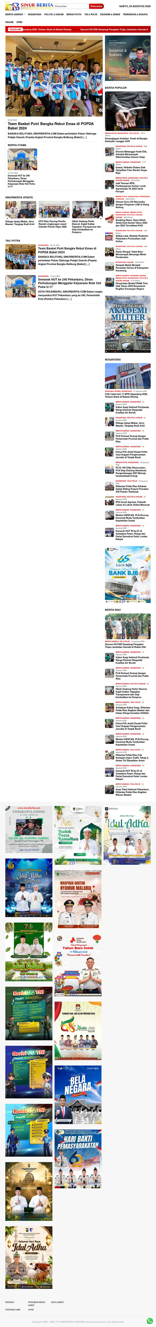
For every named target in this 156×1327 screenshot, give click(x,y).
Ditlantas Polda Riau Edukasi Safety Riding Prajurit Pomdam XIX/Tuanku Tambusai (132, 489)
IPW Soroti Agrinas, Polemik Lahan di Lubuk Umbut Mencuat (87, 224)
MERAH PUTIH (111, 133)
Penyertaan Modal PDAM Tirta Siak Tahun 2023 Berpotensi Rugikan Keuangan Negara (132, 286)
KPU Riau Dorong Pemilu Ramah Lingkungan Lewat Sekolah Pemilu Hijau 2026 (19, 224)
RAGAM (126, 180)
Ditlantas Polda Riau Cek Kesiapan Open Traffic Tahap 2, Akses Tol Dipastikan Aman (132, 758)
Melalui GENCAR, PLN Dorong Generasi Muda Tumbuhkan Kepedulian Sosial (132, 518)
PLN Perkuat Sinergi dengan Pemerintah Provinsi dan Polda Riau (132, 439)
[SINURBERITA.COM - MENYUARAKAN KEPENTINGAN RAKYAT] (29, 6)
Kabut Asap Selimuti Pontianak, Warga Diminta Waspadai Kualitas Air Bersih (132, 410)
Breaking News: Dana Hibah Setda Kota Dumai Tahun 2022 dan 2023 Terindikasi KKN (131, 223)
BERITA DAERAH (122, 162)
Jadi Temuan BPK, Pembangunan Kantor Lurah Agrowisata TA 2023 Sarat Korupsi (131, 187)
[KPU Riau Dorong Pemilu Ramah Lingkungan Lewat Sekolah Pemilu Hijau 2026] (20, 209)
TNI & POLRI (134, 133)
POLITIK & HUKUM (134, 146)
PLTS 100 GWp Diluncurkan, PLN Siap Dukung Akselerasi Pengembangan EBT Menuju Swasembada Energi (131, 471)
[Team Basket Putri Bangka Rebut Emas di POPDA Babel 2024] (54, 76)
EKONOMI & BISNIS (138, 275)
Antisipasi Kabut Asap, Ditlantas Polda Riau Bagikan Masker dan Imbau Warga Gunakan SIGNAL (133, 710)
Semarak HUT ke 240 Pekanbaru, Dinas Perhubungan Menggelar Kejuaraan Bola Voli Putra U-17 (21, 181)
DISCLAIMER (57, 1302)
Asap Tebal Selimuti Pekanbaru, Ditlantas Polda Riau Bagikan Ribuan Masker (132, 792)
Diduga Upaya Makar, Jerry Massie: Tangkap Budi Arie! (130, 424)
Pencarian (96, 6)
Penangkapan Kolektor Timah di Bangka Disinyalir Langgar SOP (126, 140)
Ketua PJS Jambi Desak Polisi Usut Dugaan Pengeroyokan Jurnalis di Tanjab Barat (131, 454)
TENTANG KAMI (12, 1309)
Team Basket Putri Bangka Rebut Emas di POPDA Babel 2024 (51, 125)
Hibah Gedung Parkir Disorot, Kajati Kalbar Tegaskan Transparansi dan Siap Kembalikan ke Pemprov (53, 226)
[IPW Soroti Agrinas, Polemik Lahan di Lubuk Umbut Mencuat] (87, 209)
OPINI (31, 1309)
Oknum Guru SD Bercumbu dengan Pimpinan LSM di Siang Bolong (132, 204)
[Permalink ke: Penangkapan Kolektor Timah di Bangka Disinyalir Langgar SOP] (128, 111)
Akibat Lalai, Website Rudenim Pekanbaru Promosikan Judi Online (132, 238)
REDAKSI (9, 1302)
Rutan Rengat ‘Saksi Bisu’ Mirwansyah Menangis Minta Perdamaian (131, 254)
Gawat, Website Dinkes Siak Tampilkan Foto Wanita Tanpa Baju (131, 170)
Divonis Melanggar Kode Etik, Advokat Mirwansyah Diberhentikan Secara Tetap (131, 154)
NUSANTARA (43, 245)
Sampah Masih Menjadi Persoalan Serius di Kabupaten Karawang (132, 268)
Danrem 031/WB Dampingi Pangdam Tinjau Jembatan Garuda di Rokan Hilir (55, 29)
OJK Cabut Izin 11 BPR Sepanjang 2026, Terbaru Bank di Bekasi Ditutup (126, 395)
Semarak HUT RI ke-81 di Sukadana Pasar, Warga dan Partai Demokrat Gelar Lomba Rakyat (131, 534)
